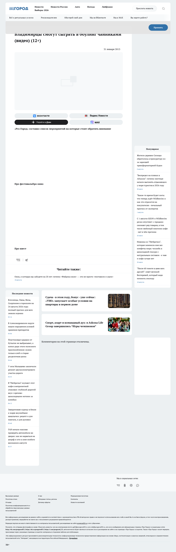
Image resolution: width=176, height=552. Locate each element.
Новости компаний (78, 502)
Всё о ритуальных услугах (21, 17)
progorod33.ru (82, 523)
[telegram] (27, 260)
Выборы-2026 (42, 10)
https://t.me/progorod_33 (53, 529)
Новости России (59, 7)
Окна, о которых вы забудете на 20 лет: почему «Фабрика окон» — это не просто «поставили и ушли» (64, 278)
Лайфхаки (107, 7)
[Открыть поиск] (163, 8)
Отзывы (8, 502)
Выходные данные (12, 496)
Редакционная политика (79, 496)
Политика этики (11, 499)
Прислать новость (144, 8)
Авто (77, 7)
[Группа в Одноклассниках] (124, 485)
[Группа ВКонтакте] (41, 115)
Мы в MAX (118, 17)
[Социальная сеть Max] (96, 122)
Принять (158, 27)
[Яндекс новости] (96, 115)
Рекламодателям (49, 17)
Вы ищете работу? (139, 17)
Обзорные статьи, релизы (47, 499)
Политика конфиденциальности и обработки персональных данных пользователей (18, 508)
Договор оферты (44, 502)
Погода (91, 7)
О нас (40, 496)
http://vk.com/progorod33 (15, 529)
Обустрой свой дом (73, 17)
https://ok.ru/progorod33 (34, 529)
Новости (39, 7)
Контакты (74, 499)
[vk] (18, 260)
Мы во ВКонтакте (98, 17)
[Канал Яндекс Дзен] (41, 122)
